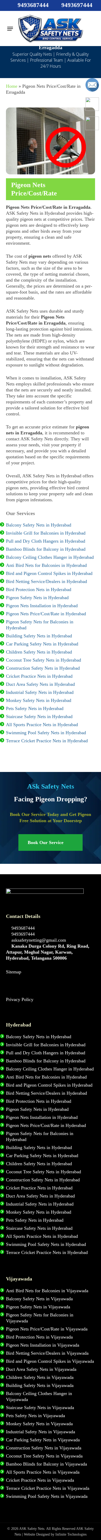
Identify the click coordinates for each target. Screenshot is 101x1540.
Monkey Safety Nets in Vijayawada (39, 1423)
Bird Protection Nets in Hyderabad (38, 589)
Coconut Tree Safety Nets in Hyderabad (43, 660)
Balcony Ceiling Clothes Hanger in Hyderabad (50, 557)
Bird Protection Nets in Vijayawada (39, 1337)
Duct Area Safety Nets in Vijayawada (41, 1369)
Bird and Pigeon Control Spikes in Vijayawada (50, 1361)
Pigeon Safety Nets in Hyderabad (37, 597)
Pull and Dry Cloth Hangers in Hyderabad (45, 541)
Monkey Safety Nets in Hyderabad (38, 700)
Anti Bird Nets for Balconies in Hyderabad (46, 565)
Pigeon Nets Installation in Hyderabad (42, 605)
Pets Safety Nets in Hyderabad (34, 708)
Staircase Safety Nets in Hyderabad (39, 716)
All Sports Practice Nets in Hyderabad (42, 724)
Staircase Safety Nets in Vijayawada (40, 1407)
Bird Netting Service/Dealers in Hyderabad (46, 581)
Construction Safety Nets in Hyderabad (43, 668)
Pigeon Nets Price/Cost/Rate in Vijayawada (47, 1329)
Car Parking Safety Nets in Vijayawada (43, 1439)
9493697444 (22, 934)
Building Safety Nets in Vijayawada (40, 1385)
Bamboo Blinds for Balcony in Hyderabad (45, 549)
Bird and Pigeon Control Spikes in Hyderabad (49, 573)
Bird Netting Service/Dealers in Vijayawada (47, 1353)
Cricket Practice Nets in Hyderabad (39, 676)
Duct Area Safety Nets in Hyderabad (40, 684)
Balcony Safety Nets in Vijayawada (39, 1298)
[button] (10, 28)
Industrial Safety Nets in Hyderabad (40, 692)
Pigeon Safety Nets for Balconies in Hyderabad (39, 624)
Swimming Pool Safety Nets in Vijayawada (47, 1496)
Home (11, 86)
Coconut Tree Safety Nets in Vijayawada (44, 1456)
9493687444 (22, 928)
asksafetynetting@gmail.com (38, 940)
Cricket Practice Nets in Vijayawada (40, 1480)
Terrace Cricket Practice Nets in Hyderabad (47, 740)
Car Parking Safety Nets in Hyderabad (42, 644)
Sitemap (13, 971)
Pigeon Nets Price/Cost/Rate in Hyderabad (46, 613)
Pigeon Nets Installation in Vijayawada (42, 1345)
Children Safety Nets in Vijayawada (40, 1377)
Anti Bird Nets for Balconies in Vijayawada (47, 1290)
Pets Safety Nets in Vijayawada (35, 1415)
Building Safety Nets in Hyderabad (39, 635)
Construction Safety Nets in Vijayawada (43, 1447)
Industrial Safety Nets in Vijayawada (40, 1431)
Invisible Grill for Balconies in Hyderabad (45, 533)
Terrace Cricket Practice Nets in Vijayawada (47, 1488)
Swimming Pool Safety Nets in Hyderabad (46, 732)
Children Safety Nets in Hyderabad (39, 652)
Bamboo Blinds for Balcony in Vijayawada (46, 1464)
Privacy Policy (19, 999)
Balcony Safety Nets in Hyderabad (38, 525)
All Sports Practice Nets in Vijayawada (43, 1472)
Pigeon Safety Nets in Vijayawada (38, 1306)
